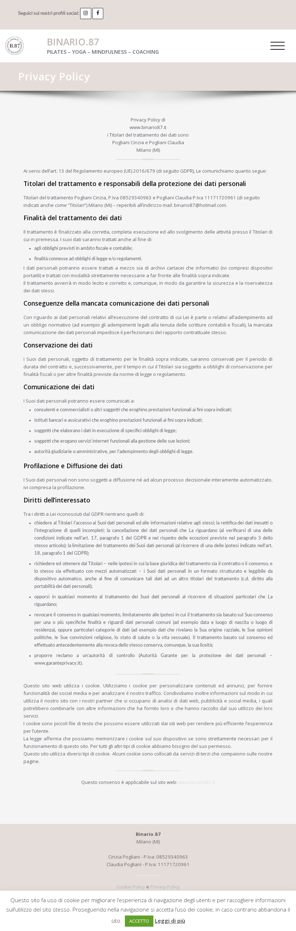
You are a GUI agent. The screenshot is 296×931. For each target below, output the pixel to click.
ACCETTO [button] (139, 921)
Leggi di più (170, 920)
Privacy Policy (165, 886)
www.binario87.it (196, 782)
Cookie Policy (130, 886)
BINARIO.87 (73, 41)
